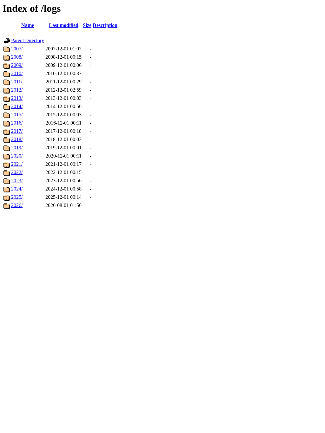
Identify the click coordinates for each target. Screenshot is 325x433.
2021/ (17, 164)
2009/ (17, 65)
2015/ (17, 114)
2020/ (17, 155)
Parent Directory (27, 40)
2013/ (17, 98)
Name (27, 25)
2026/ (17, 205)
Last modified (63, 25)
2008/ (17, 57)
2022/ (17, 172)
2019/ (17, 147)
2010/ (17, 73)
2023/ (17, 180)
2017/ (17, 131)
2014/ (17, 106)
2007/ (17, 48)
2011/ (16, 81)
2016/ (17, 123)
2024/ (17, 188)
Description (105, 25)
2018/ (17, 139)
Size (87, 25)
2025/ (17, 197)
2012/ (17, 90)
